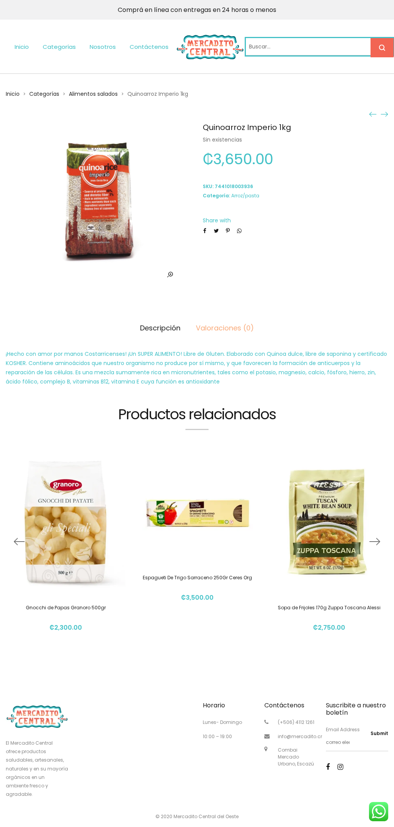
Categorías (59, 47)
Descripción (160, 328)
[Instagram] (340, 767)
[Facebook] (328, 767)
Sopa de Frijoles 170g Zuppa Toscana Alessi (329, 607)
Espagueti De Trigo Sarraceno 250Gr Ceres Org (197, 577)
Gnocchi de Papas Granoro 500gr (66, 607)
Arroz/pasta (245, 195)
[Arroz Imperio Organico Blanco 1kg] (373, 114)
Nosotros (103, 47)
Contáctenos (149, 47)
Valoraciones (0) (225, 328)
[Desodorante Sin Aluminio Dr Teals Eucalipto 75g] (384, 114)
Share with (217, 220)
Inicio (22, 47)
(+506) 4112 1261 (296, 722)
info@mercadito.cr (300, 736)
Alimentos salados (93, 94)
